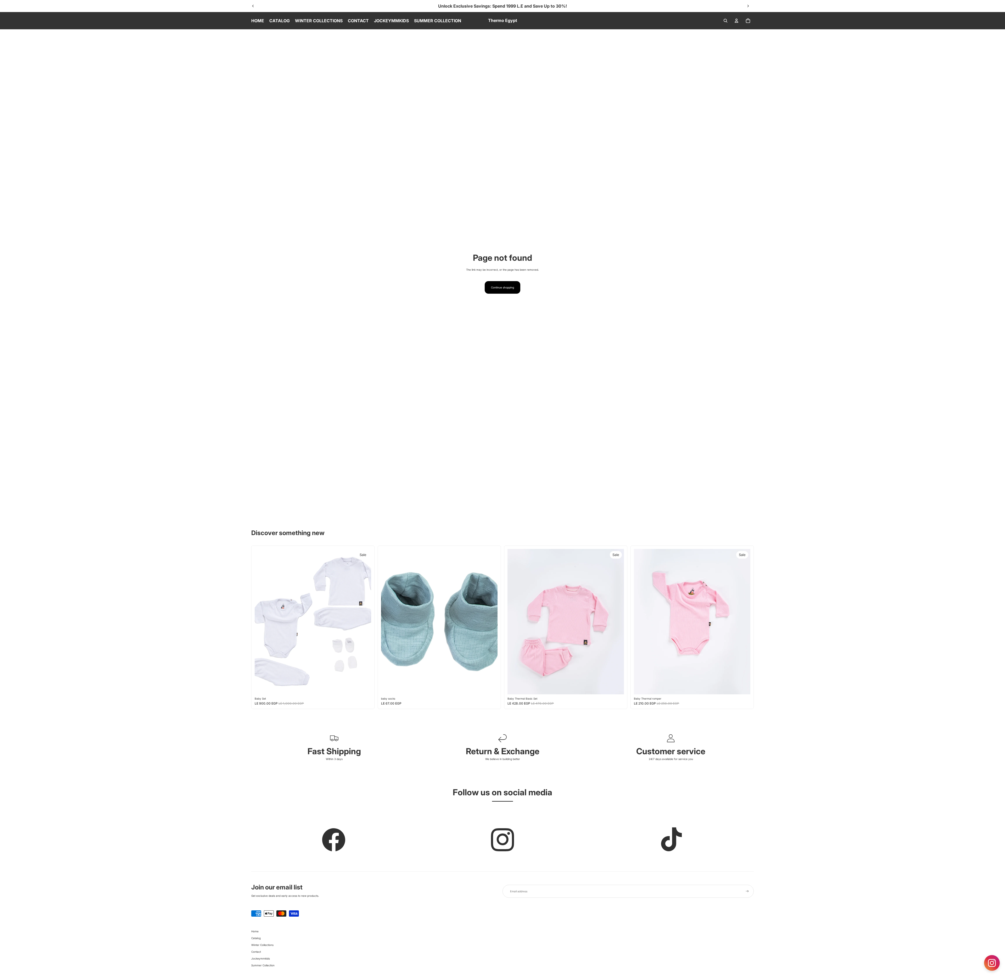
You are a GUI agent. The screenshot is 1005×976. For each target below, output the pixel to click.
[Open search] (725, 20)
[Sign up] (747, 891)
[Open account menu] (736, 20)
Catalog (256, 938)
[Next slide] (748, 6)
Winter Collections (262, 944)
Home (255, 931)
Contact (256, 951)
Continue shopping (502, 287)
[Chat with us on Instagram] (992, 963)
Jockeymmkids (260, 958)
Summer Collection (263, 965)
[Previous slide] (253, 6)
